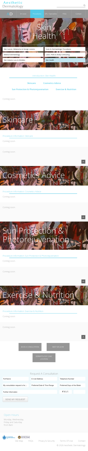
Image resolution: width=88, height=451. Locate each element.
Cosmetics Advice (52, 83)
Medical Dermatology (12, 55)
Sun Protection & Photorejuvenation (30, 89)
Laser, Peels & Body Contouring (58, 55)
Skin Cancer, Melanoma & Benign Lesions (19, 49)
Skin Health (50, 60)
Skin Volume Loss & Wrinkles (14, 60)
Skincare (31, 83)
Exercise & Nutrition (66, 89)
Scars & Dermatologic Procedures (58, 49)
